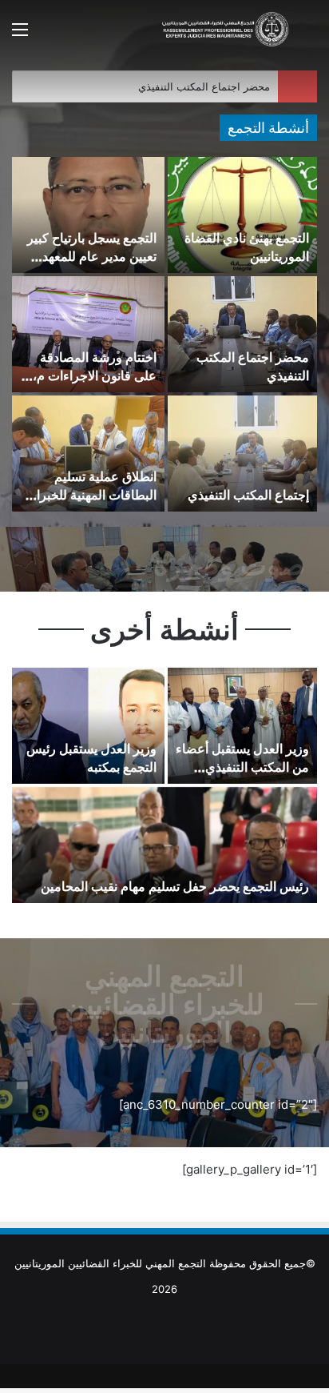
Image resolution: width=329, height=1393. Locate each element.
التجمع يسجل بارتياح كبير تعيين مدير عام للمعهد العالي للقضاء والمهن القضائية (92, 264)
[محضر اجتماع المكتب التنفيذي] (242, 334)
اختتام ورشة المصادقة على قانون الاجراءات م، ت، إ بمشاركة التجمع (95, 375)
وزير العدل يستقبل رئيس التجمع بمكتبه (91, 757)
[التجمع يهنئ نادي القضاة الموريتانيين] (242, 215)
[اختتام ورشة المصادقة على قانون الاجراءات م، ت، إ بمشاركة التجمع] (88, 334)
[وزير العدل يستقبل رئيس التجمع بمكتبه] (88, 726)
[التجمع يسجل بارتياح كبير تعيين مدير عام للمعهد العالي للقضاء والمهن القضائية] (88, 215)
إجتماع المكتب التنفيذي (248, 495)
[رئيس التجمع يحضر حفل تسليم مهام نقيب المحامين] (164, 845)
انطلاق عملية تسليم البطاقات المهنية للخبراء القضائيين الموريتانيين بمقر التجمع (93, 503)
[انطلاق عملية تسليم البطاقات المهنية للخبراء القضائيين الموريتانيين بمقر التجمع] (88, 453)
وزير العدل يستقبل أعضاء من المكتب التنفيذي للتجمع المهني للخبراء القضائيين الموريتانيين (242, 775)
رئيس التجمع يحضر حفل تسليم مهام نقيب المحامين (175, 886)
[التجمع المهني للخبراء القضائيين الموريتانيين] (225, 29)
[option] (164, 336)
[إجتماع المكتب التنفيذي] (242, 453)
